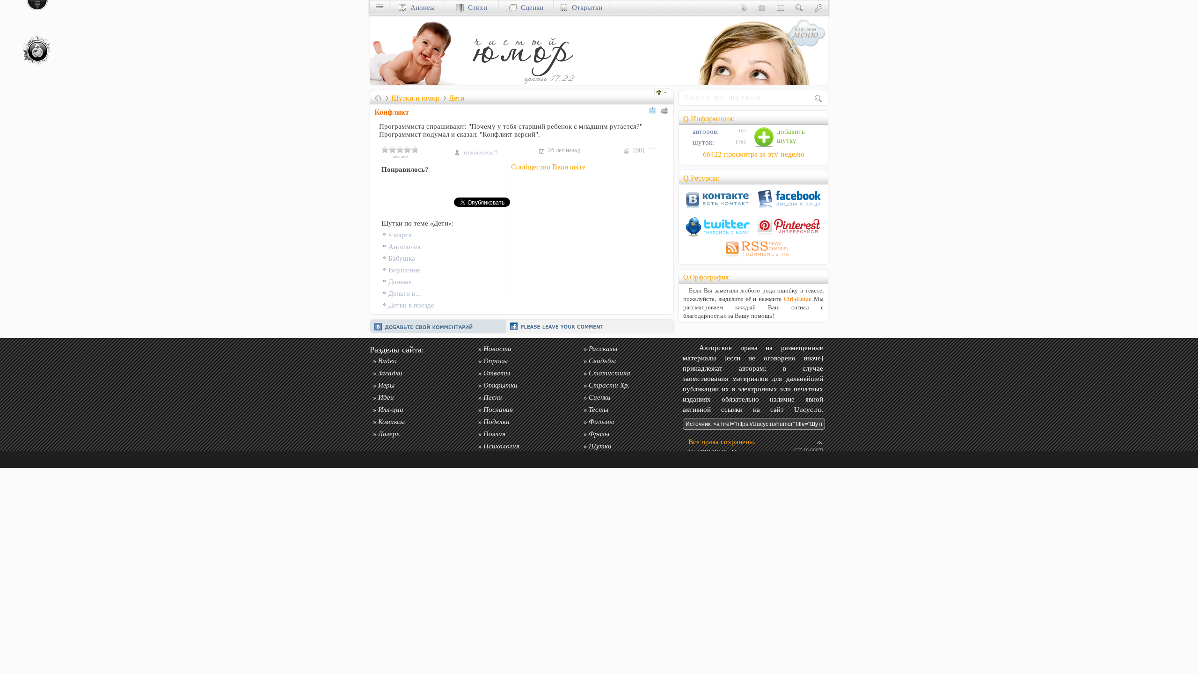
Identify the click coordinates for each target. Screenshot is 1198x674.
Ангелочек (404, 246)
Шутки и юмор (415, 98)
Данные (400, 281)
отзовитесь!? (480, 152)
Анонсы (420, 7)
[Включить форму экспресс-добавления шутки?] (664, 91)
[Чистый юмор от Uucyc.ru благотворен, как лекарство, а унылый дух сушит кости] (522, 82)
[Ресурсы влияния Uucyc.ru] (378, 98)
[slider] (400, 149)
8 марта (400, 234)
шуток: (702, 142)
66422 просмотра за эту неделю (753, 154)
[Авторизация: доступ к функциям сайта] (818, 7)
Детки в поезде (411, 304)
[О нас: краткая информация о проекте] (743, 7)
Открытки (585, 7)
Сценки (530, 7)
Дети (457, 98)
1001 (643, 150)
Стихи (475, 7)
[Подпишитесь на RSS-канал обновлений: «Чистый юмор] (753, 257)
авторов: (705, 131)
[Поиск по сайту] (799, 7)
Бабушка (401, 258)
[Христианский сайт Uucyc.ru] (417, 82)
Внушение (404, 269)
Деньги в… (405, 293)
